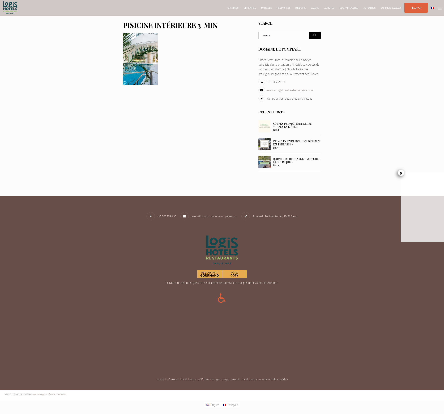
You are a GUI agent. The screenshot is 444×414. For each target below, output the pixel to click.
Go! (315, 35)
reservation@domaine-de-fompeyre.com (289, 90)
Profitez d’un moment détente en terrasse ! (297, 142)
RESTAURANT (283, 7)
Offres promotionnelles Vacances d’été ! (292, 125)
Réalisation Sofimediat (57, 394)
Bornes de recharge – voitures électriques (296, 160)
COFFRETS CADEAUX (391, 7)
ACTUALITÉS (370, 7)
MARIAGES (266, 7)
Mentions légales (39, 394)
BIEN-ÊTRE (300, 7)
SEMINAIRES (250, 7)
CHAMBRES (233, 7)
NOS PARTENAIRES (349, 7)
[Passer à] (432, 8)
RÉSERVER (416, 7)
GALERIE (315, 7)
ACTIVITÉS (329, 7)
